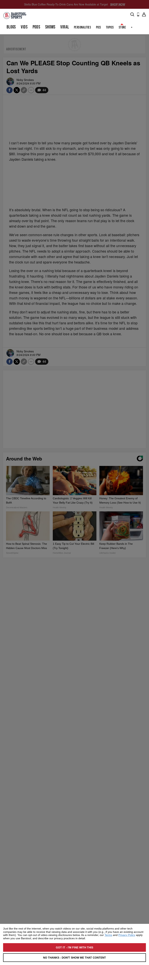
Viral (64, 27)
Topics (110, 27)
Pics (98, 27)
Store (122, 27)
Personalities (82, 27)
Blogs (11, 27)
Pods (36, 27)
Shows (50, 27)
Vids (24, 27)
